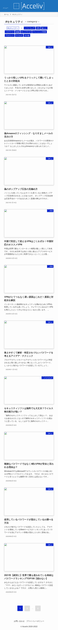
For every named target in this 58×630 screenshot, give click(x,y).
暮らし (44, 28)
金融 (17, 32)
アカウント (10, 35)
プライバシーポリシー (35, 621)
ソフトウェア (29, 28)
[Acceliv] (29, 6)
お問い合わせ (19, 621)
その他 (26, 35)
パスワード (10, 32)
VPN (38, 28)
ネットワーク (26, 32)
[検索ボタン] (52, 6)
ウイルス (19, 35)
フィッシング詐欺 (39, 32)
